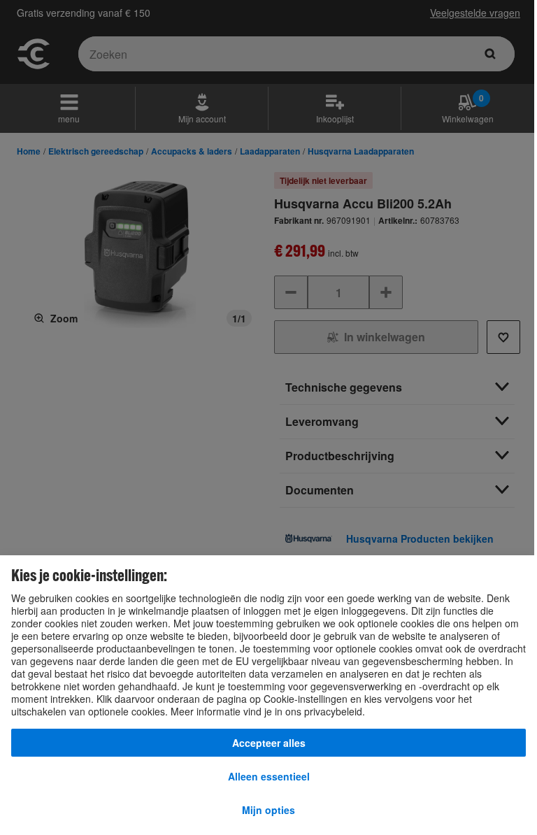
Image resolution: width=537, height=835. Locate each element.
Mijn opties (268, 810)
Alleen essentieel (269, 776)
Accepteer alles (269, 743)
